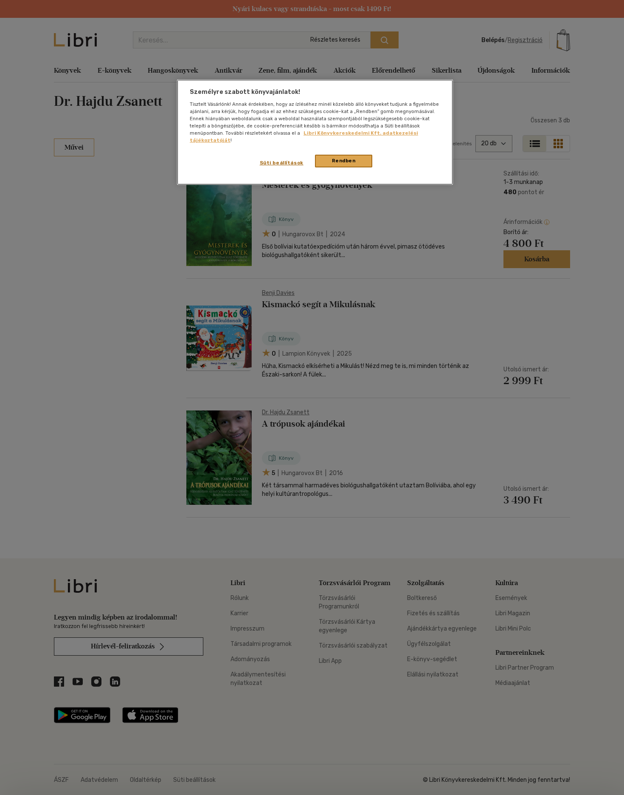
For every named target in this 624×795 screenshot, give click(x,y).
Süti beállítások (282, 163)
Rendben (344, 161)
